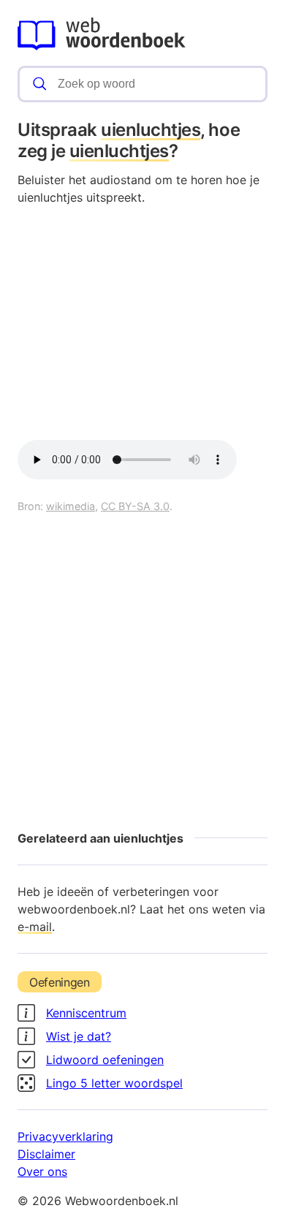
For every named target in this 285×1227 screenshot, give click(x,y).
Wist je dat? (78, 1036)
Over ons (42, 1171)
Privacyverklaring (65, 1136)
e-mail (35, 926)
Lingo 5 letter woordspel (114, 1083)
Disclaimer (46, 1154)
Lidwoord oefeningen (105, 1059)
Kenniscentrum (86, 1013)
